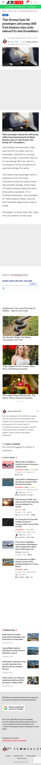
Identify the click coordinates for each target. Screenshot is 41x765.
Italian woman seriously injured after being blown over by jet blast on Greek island (13, 636)
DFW (32, 537)
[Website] (38, 411)
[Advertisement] (20, 90)
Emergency (20, 469)
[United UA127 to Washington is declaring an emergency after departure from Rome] (8, 482)
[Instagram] (28, 749)
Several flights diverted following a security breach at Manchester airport (13, 650)
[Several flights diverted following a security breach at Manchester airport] (33, 651)
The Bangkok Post (19, 274)
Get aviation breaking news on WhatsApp (20, 7)
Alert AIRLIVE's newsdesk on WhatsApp (14, 740)
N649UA (23, 495)
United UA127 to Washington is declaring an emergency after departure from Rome (26, 481)
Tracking (32, 469)
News (5, 15)
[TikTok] (31, 749)
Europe (27, 469)
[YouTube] (21, 749)
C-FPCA (28, 537)
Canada (25, 569)
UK (36, 469)
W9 (21, 475)
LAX (34, 515)
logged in (19, 447)
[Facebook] (14, 749)
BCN (18, 495)
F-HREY (27, 577)
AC (17, 537)
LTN (18, 475)
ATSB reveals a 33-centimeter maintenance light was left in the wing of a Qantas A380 (13, 680)
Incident (19, 509)
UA (27, 495)
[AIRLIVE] (14, 2)
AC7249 (22, 537)
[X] (17, 749)
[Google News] (24, 749)
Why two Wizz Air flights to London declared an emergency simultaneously (26, 464)
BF (17, 577)
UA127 (31, 495)
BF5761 (22, 577)
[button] (4, 2)
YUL (31, 577)
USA (24, 509)
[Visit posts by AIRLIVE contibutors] (4, 41)
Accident (19, 569)
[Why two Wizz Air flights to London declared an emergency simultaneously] (8, 465)
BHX (30, 555)
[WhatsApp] (34, 749)
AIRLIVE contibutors (32, 42)
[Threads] (37, 749)
